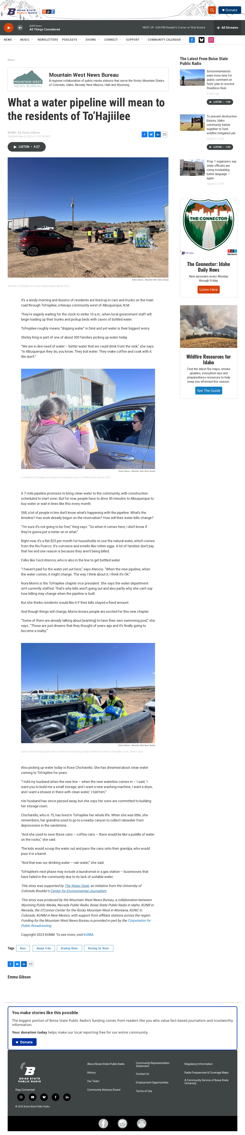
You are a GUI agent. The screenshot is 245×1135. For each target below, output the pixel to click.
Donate (231, 10)
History (91, 1072)
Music (24, 39)
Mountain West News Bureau (83, 75)
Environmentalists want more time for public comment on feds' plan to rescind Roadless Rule (220, 80)
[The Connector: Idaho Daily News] (208, 227)
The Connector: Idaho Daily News (208, 266)
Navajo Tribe (44, 948)
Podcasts (69, 39)
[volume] (20, 27)
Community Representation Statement (152, 1065)
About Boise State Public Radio (106, 1064)
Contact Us (142, 1074)
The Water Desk (77, 886)
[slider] (26, 28)
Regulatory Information (199, 1064)
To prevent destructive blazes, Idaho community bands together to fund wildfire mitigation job (222, 125)
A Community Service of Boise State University (207, 1082)
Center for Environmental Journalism (78, 891)
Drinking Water (69, 948)
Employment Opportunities (152, 1082)
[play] (9, 28)
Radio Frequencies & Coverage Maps (207, 1072)
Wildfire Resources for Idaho (208, 359)
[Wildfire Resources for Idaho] (208, 326)
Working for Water (98, 948)
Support (133, 39)
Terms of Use (144, 1091)
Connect (111, 39)
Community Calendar (164, 39)
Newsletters (48, 39)
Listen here (208, 289)
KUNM (88, 935)
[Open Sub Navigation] (14, 39)
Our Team (93, 1081)
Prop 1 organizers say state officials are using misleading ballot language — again (221, 170)
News (8, 39)
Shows (91, 39)
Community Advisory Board (103, 1089)
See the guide (208, 390)
